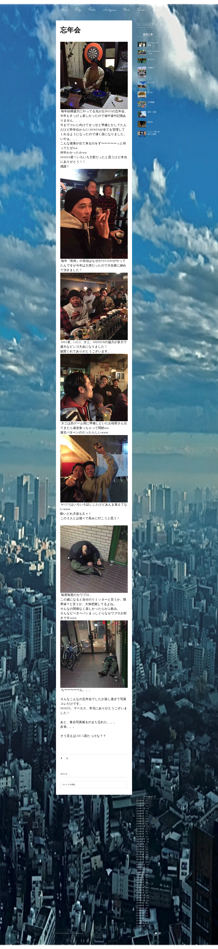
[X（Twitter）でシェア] (67, 758)
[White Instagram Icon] (159, 933)
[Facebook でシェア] (61, 758)
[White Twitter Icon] (156, 933)
